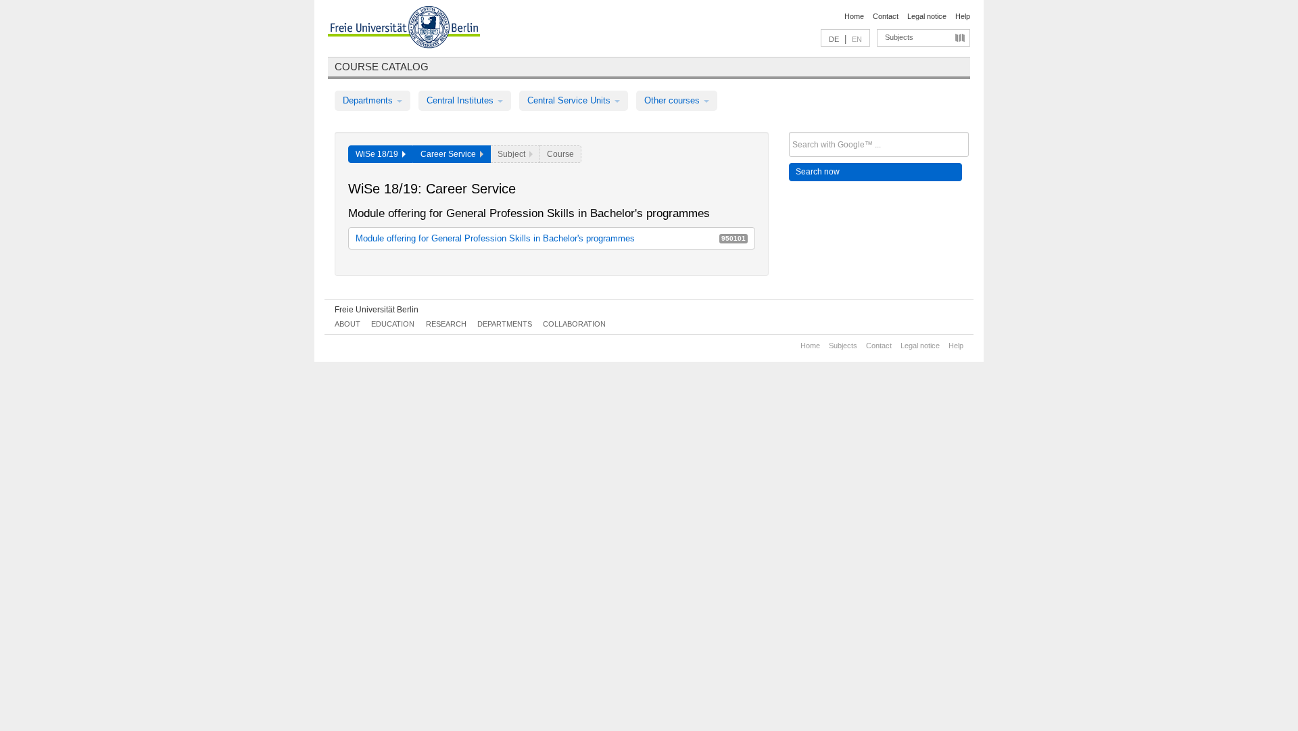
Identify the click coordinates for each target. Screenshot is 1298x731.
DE (834, 39)
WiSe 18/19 (379, 154)
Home (854, 16)
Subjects (899, 37)
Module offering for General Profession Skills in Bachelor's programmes (551, 238)
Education (392, 324)
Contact (885, 16)
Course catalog (382, 66)
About (347, 324)
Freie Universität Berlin (376, 309)
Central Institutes (461, 100)
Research (446, 324)
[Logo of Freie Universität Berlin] (404, 29)
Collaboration (574, 324)
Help (962, 16)
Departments (369, 100)
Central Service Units (570, 100)
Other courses (673, 100)
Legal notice (926, 16)
